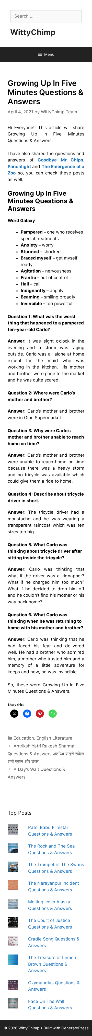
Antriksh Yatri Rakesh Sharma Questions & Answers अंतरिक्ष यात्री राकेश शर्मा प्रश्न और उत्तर (46, 753)
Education (24, 738)
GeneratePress (75, 1028)
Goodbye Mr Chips (60, 159)
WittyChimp (32, 32)
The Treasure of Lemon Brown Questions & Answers (52, 964)
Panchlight (19, 166)
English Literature (54, 738)
